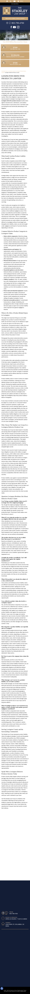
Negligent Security (9, 871)
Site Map (7, 981)
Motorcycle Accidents (10, 832)
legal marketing (12, 991)
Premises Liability (8, 868)
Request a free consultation (15, 18)
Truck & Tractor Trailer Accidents (14, 825)
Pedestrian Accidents (9, 839)
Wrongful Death (8, 846)
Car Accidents (7, 822)
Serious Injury (7, 836)
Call (10, 1)
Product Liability (8, 875)
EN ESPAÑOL (15, 4)
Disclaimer (13, 981)
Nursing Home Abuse (9, 860)
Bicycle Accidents (8, 854)
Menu (21, 1)
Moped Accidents (8, 857)
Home (7, 1)
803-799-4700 (18, 23)
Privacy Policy (21, 981)
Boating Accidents (9, 850)
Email (14, 1)
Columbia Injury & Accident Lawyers (8, 71)
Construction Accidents (11, 843)
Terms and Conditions (15, 983)
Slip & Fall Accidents (9, 829)
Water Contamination (10, 864)
